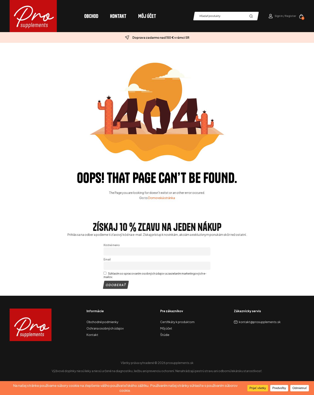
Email (107, 259)
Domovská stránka (161, 198)
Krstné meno (112, 245)
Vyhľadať (252, 16)
